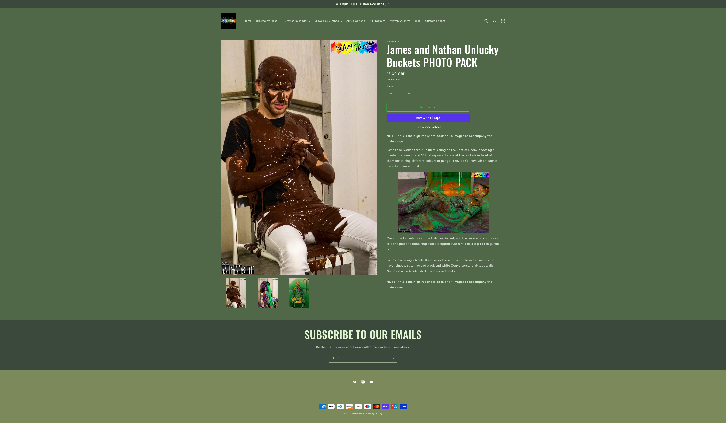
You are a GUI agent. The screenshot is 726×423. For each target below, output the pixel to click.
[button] (268, 21)
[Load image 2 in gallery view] (267, 293)
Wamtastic (357, 413)
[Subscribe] (393, 358)
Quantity (392, 86)
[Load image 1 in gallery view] (236, 293)
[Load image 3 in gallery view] (299, 293)
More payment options (428, 127)
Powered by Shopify (372, 413)
